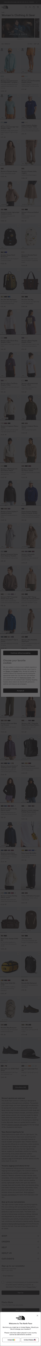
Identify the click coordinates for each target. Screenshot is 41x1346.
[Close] (37, 1315)
